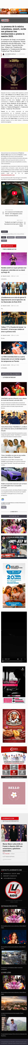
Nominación (11, 237)
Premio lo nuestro (21, 237)
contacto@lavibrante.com (10, 878)
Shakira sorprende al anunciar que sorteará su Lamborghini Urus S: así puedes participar (14, 485)
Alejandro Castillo (10, 54)
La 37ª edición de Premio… (9, 856)
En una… (3, 338)
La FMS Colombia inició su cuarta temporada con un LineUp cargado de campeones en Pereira (13, 359)
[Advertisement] (14, 138)
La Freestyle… (4, 368)
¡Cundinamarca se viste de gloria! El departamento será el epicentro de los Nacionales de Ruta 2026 (13, 300)
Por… (2, 308)
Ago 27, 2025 (16, 365)
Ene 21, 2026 (16, 305)
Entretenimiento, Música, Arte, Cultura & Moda (13, 234)
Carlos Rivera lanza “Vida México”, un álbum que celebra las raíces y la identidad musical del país (14, 428)
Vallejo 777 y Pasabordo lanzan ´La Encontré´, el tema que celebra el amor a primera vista (13, 329)
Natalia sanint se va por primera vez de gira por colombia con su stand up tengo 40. (13, 270)
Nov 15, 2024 (16, 335)
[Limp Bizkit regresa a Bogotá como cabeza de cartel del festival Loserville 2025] (14, 389)
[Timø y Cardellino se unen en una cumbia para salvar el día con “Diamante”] (14, 446)
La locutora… (4, 279)
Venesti (4, 240)
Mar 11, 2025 (16, 276)
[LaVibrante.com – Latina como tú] (5, 20)
